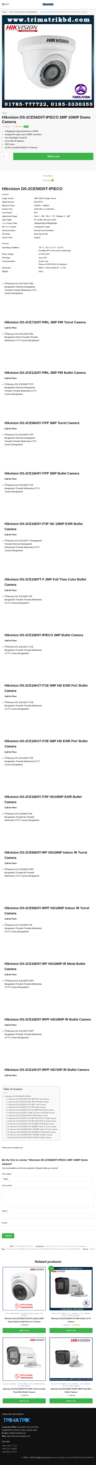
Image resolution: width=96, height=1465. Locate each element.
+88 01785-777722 (9, 1446)
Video (4, 223)
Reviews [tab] (46, 180)
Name (5, 1211)
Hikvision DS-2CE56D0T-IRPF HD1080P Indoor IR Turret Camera (33, 1129)
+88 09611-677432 (9, 1452)
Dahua (92, 1249)
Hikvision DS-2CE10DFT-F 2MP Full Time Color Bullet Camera (32, 1113)
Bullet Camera (10, 1384)
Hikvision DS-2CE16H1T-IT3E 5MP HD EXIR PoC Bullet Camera (32, 1121)
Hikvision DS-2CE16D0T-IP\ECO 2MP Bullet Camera (28, 1115)
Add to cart (53, 156)
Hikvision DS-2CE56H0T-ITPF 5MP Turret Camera (27, 1105)
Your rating (7, 1174)
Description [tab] (48, 176)
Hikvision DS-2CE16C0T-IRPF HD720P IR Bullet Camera (30, 1137)
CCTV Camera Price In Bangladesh (23, 12)
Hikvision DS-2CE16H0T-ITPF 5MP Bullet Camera (27, 1107)
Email (5, 1223)
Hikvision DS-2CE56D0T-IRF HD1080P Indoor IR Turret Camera (33, 1127)
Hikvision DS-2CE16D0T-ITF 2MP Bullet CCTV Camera (71, 1320)
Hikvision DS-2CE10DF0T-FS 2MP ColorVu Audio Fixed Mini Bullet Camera (24, 1390)
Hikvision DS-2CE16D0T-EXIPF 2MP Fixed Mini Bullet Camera (71, 1390)
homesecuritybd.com (60, 1457)
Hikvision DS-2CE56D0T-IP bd (18, 1249)
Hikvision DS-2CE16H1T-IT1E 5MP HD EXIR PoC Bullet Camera (32, 1118)
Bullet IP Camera (59, 1313)
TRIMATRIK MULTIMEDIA (83, 1457)
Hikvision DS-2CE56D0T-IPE (69, 1249)
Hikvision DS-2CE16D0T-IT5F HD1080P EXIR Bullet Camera (32, 1124)
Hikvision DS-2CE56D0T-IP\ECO (18, 1096)
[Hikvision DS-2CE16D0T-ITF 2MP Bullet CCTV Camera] (71, 1288)
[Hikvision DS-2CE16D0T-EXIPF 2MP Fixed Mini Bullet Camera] (71, 1359)
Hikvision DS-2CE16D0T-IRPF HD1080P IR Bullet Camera (31, 1135)
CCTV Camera (51, 1246)
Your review (7, 1185)
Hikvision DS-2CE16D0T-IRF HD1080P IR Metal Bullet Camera (33, 1132)
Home (4, 12)
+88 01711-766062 (9, 1449)
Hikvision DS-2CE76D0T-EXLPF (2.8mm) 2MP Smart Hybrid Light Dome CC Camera (24, 1320)
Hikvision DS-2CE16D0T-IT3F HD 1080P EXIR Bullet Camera (31, 1110)
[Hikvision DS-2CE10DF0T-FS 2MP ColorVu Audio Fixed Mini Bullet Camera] (24, 1359)
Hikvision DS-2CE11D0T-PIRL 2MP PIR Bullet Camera (29, 1102)
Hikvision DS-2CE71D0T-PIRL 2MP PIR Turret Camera (29, 1099)
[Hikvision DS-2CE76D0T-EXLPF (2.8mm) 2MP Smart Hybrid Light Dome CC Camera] (24, 1288)
